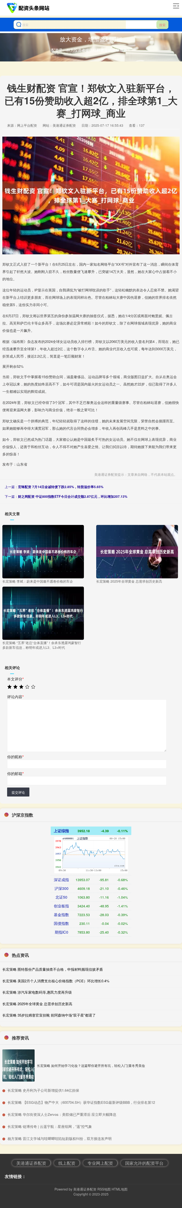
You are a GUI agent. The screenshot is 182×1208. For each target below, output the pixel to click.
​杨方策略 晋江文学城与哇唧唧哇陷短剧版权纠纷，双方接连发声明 (60, 1138)
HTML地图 (119, 1189)
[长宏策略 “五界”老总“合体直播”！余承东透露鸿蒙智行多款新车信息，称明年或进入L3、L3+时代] (43, 612)
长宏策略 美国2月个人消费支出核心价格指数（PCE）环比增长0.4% (55, 980)
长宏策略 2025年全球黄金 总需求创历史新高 (37, 1003)
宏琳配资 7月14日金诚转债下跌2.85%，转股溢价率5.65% (60, 486)
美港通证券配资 (31, 1163)
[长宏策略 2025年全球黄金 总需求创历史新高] (137, 551)
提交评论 (18, 792)
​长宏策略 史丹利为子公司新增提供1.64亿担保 (43, 1090)
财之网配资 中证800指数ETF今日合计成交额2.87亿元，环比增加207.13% (72, 496)
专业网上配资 (100, 1163)
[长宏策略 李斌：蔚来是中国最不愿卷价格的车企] (43, 551)
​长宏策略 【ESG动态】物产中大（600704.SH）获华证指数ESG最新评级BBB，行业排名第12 (81, 1102)
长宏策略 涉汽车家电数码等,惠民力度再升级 (37, 992)
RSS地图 (104, 1189)
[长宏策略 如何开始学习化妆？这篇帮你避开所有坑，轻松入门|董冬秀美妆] (18, 1065)
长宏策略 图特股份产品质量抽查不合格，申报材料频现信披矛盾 (52, 969)
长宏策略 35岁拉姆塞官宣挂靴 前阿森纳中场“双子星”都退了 (49, 1015)
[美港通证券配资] (28, 8)
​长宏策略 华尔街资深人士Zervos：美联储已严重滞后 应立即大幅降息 (62, 1114)
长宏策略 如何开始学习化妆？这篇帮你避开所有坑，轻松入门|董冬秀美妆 (91, 1065)
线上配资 (66, 1163)
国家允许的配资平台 (144, 1163)
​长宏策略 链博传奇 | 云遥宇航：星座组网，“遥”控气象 (50, 1126)
